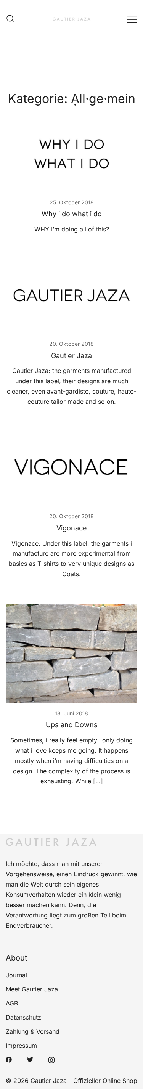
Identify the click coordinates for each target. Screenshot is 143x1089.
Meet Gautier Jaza (32, 989)
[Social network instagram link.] (51, 1059)
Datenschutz (23, 1017)
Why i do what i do (72, 214)
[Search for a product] (10, 19)
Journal (16, 975)
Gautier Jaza (71, 356)
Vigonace (71, 528)
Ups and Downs (72, 725)
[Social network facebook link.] (9, 1059)
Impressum (21, 1045)
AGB (12, 1003)
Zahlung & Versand (32, 1031)
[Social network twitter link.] (30, 1059)
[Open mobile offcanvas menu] (132, 19)
